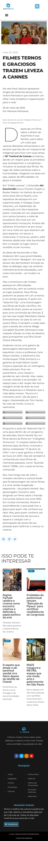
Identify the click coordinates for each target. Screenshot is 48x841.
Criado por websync (24, 838)
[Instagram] (26, 756)
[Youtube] (31, 756)
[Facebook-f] (16, 756)
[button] (37, 6)
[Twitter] (21, 756)
